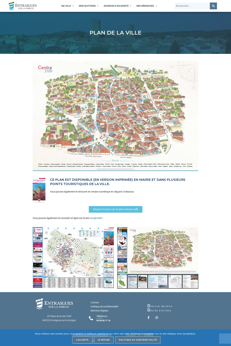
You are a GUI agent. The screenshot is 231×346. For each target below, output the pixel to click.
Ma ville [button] (66, 6)
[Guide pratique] (148, 309)
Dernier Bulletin (161, 306)
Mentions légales (99, 310)
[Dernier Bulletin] (148, 305)
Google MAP (95, 218)
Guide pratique (160, 310)
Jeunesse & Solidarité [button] (116, 6)
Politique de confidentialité (104, 306)
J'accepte (82, 340)
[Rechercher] (213, 6)
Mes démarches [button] (145, 6)
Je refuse (104, 340)
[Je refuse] (226, 337)
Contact (95, 302)
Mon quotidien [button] (87, 6)
